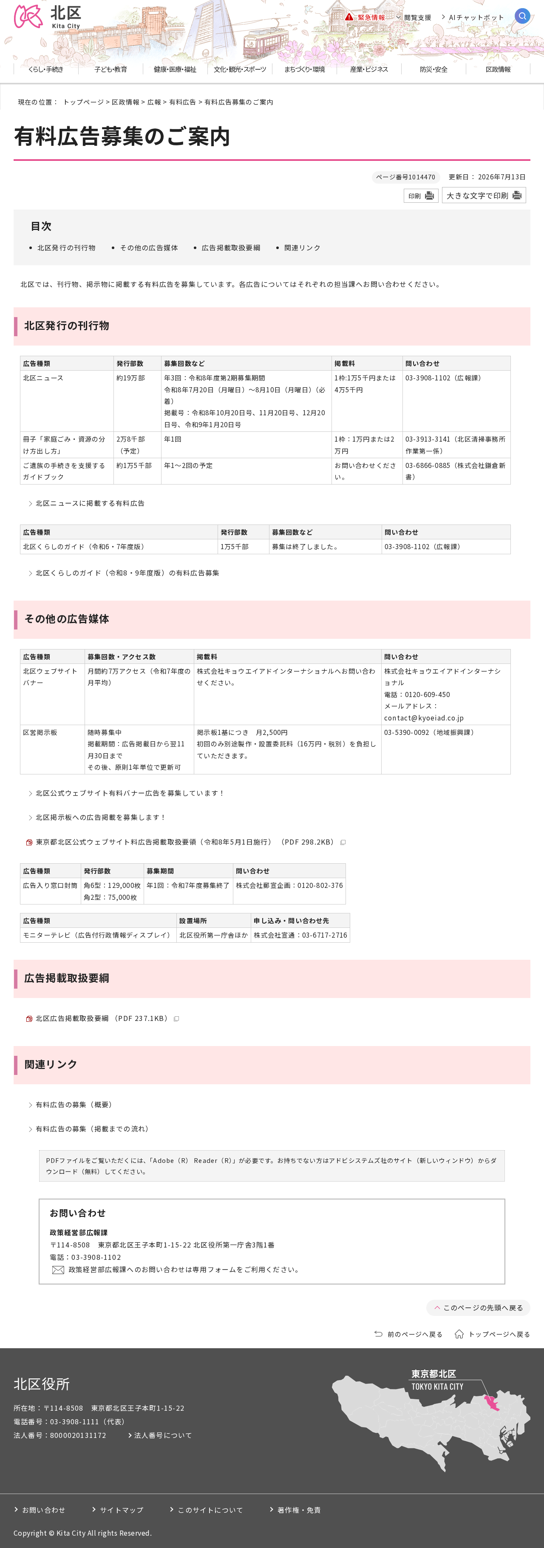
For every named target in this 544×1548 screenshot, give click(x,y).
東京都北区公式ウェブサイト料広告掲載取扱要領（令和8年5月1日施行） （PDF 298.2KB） (187, 841)
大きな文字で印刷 (478, 195)
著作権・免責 (299, 1510)
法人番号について (163, 1435)
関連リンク (302, 247)
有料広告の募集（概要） (76, 1104)
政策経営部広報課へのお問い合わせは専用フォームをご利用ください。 (185, 1269)
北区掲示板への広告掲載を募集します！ (101, 817)
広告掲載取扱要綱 (231, 247)
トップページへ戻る (499, 1333)
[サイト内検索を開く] (522, 16)
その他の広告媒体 (149, 247)
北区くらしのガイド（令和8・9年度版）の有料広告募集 (128, 572)
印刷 (414, 195)
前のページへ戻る (415, 1333)
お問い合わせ (44, 1510)
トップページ (83, 101)
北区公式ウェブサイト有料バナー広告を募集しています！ (131, 793)
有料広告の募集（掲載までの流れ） (94, 1128)
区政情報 (125, 101)
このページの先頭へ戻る (483, 1307)
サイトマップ (122, 1510)
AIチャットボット (476, 17)
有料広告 (183, 101)
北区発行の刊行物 (66, 247)
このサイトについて (211, 1510)
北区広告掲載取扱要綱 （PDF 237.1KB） (104, 1018)
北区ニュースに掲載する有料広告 (90, 503)
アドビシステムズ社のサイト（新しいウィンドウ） (403, 1160)
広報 (154, 101)
